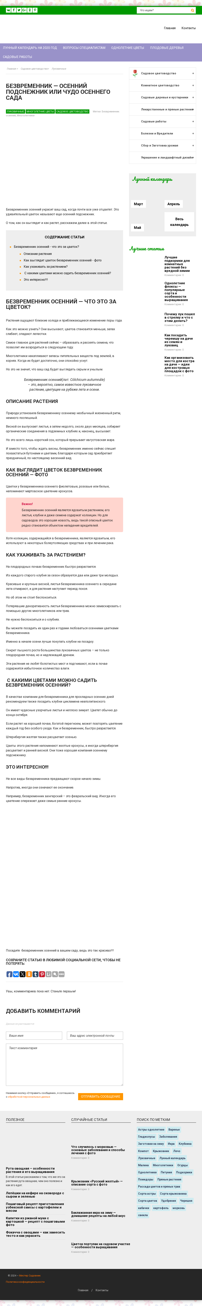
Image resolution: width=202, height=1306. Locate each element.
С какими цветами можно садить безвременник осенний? (67, 273)
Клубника (185, 1143)
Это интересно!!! (36, 280)
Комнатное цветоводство (160, 85)
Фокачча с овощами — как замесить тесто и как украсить (35, 1234)
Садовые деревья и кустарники (164, 97)
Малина (143, 1165)
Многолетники (26, 115)
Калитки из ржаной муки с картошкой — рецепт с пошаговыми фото (35, 1222)
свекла (143, 1215)
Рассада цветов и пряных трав (159, 1186)
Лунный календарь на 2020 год (30, 48)
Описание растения (38, 254)
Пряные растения (169, 1179)
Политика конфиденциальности (25, 1281)
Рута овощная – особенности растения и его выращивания (30, 1170)
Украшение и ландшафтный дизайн (167, 157)
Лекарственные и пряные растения (167, 109)
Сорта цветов (147, 1200)
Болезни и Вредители (157, 133)
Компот (143, 1151)
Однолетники (147, 1172)
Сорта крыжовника (173, 1193)
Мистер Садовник (30, 1275)
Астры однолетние (151, 1129)
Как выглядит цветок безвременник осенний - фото (63, 260)
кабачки (143, 1208)
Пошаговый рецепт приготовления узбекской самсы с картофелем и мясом (35, 1207)
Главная (170, 28)
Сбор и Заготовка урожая (159, 145)
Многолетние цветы (40, 111)
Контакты (188, 28)
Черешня (186, 1200)
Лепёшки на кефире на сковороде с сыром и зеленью (35, 1194)
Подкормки (184, 1172)
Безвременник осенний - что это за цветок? (46, 247)
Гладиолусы (146, 1136)
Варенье (174, 1129)
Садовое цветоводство (72, 111)
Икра (171, 1143)
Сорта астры (147, 1193)
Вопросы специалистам (84, 48)
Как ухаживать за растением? (46, 266)
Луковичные (15, 111)
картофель (160, 1208)
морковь (179, 1208)
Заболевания (168, 1136)
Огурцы (182, 1165)
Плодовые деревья (167, 48)
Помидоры (145, 1179)
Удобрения (168, 1200)
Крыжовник (161, 1151)
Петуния (166, 1172)
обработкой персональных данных (29, 1096)
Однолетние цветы (127, 48)
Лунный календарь (172, 1158)
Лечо (176, 1151)
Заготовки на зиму (151, 1143)
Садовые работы (17, 57)
